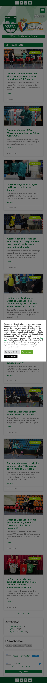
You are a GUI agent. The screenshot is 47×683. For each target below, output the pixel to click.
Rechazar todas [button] (11, 356)
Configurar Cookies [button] (11, 352)
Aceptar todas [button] (27, 352)
